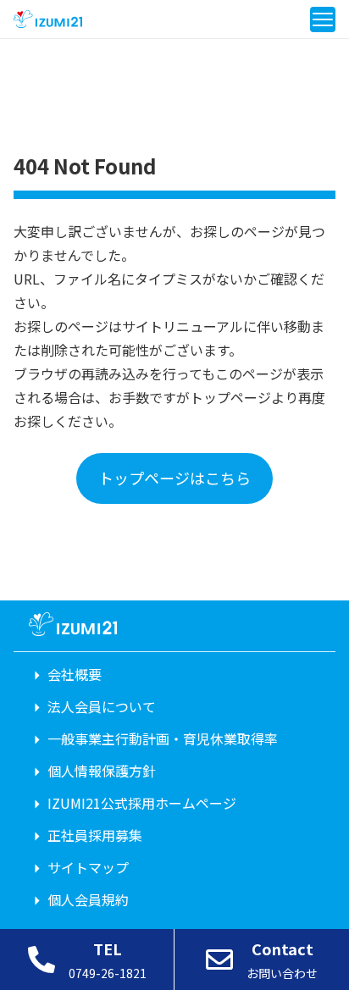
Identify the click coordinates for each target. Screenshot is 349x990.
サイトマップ (88, 867)
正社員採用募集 (94, 835)
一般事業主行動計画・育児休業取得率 (162, 738)
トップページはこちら (174, 478)
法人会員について (101, 706)
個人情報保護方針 (101, 770)
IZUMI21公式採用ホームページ (141, 803)
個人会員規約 (88, 899)
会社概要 (74, 674)
